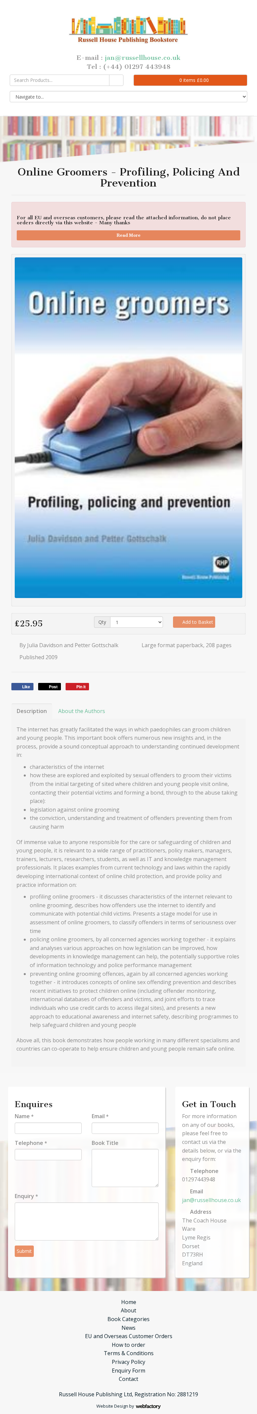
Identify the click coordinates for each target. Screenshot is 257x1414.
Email (100, 1116)
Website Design (112, 1406)
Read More (129, 235)
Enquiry (26, 1196)
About (128, 1310)
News (128, 1327)
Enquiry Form (128, 1370)
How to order (128, 1344)
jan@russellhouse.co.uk (142, 58)
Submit (24, 1251)
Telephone (31, 1143)
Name (24, 1116)
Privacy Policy (128, 1362)
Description (32, 711)
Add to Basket (197, 622)
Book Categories (128, 1319)
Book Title (105, 1143)
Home (128, 1302)
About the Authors (81, 711)
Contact (128, 1379)
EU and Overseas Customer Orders (128, 1336)
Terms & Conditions (129, 1353)
